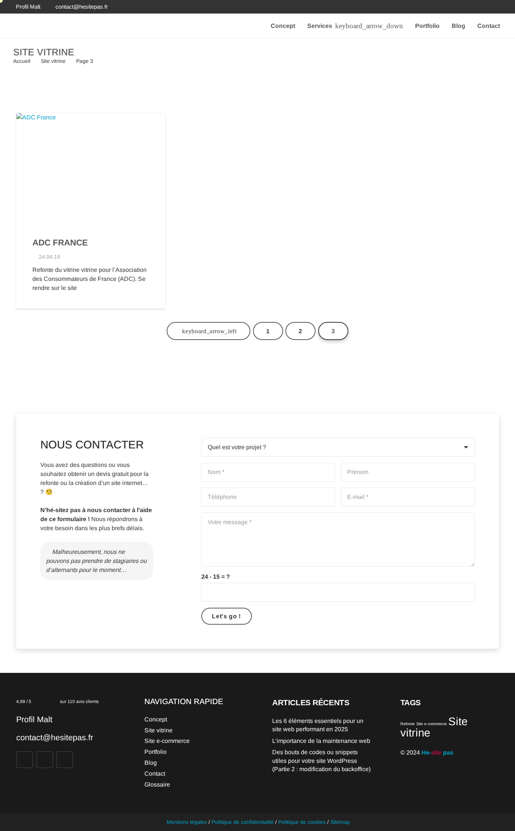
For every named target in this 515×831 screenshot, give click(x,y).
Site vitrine (158, 730)
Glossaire (157, 784)
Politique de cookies (302, 822)
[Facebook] (472, 7)
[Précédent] (208, 331)
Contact (154, 773)
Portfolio (155, 752)
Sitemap (340, 822)
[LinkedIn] (485, 7)
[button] (367, 26)
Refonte (407, 723)
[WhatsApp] (499, 7)
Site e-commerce (167, 741)
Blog (150, 762)
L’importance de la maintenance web (321, 741)
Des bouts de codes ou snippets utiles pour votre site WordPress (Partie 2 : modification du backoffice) (321, 760)
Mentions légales (187, 822)
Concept (155, 719)
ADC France (60, 242)
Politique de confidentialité (243, 822)
